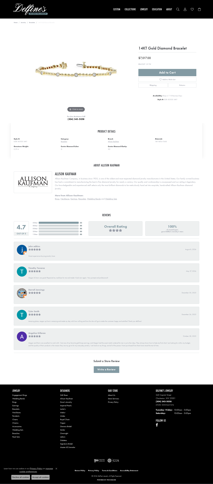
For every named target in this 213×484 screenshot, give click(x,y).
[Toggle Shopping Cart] (199, 9)
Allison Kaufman (113, 141)
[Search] (177, 9)
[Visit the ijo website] (99, 460)
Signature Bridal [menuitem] (66, 443)
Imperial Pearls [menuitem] (66, 405)
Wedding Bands (94, 198)
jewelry (23, 22)
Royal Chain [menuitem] (65, 419)
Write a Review (106, 369)
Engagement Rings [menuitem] (19, 395)
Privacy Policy (113, 402)
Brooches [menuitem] (16, 433)
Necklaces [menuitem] (16, 412)
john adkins (34, 246)
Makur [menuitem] (62, 412)
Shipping (153, 85)
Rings (57, 198)
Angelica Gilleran (37, 333)
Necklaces (65, 198)
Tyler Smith (33, 311)
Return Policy (80, 470)
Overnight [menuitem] (64, 433)
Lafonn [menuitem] (62, 436)
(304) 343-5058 (76, 119)
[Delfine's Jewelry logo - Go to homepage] (31, 9)
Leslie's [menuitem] (63, 409)
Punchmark (111, 480)
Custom (116, 9)
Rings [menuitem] (14, 402)
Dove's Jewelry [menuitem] (66, 402)
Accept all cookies (40, 477)
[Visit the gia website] (113, 460)
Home (16, 22)
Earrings (74, 198)
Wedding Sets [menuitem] (17, 430)
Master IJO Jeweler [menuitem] (67, 447)
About (169, 9)
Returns (182, 85)
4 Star (35, 225)
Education (157, 9)
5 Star (35, 223)
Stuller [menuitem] (62, 430)
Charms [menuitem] (15, 423)
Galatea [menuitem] (63, 440)
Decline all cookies (20, 477)
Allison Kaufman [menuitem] (66, 398)
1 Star (35, 234)
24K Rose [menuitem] (64, 395)
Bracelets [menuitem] (15, 409)
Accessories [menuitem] (17, 426)
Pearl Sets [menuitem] (16, 436)
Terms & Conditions (109, 470)
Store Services (113, 398)
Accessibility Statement (129, 470)
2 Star (35, 231)
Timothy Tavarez (36, 268)
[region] (76, 69)
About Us (111, 395)
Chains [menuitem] (15, 419)
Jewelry (144, 9)
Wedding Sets (111, 198)
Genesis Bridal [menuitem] (66, 426)
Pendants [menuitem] (15, 416)
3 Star (35, 228)
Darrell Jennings (36, 289)
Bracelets (32, 22)
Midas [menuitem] (62, 416)
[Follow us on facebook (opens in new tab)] (157, 425)
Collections (130, 9)
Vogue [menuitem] (62, 423)
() (81, 223)
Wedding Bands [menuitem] (18, 398)
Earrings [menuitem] (15, 405)
